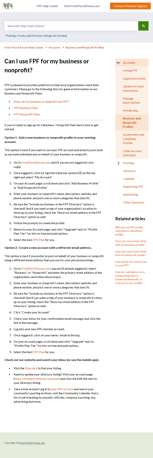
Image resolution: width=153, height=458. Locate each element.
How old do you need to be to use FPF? (130, 263)
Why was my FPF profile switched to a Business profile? (129, 231)
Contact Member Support (130, 6)
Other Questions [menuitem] (133, 202)
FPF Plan (38, 239)
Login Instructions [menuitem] (134, 78)
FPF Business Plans (26, 108)
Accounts (54, 47)
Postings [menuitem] (128, 163)
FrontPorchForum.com (36, 162)
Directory (31, 368)
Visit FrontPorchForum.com (82, 6)
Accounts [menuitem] (129, 62)
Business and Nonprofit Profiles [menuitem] (132, 122)
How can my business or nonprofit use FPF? (41, 101)
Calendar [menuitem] (129, 178)
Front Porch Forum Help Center (23, 47)
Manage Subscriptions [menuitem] (131, 100)
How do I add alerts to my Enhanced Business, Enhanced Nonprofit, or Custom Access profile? (130, 277)
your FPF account (62, 389)
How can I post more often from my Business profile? (130, 242)
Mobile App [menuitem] (130, 110)
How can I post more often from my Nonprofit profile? (130, 253)
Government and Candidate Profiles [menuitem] (133, 139)
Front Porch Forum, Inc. (32, 442)
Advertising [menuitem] (130, 194)
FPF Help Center (47, 6)
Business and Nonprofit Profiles (85, 47)
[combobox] (71, 26)
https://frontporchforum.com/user (36, 378)
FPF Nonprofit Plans (27, 114)
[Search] (143, 26)
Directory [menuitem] (129, 171)
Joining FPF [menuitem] (130, 70)
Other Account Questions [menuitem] (132, 153)
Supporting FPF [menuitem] (133, 186)
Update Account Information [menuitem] (133, 88)
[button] (118, 63)
